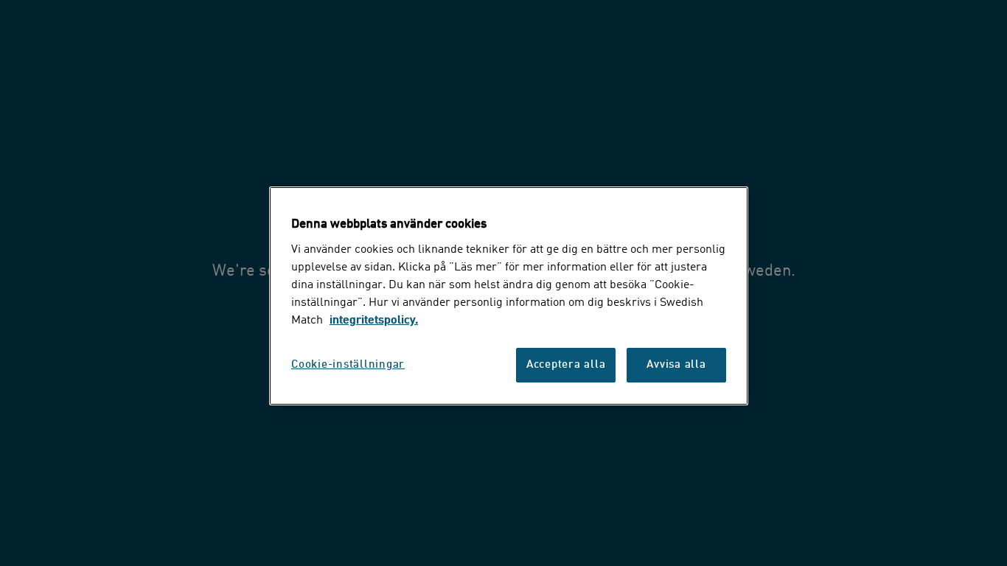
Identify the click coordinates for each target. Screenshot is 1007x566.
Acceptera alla (566, 365)
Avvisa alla (676, 365)
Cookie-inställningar (348, 365)
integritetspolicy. (374, 320)
